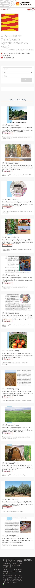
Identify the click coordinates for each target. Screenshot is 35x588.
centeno (13, 438)
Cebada (4, 438)
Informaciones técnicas (16, 137)
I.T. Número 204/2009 (10, 199)
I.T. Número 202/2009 (10, 125)
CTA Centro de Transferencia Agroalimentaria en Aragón (14, 41)
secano (29, 400)
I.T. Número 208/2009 (10, 351)
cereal (25, 400)
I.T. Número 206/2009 (10, 275)
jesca (10, 138)
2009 (7, 137)
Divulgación (7, 133)
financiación (5, 288)
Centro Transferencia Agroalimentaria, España (17, 53)
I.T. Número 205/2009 (10, 237)
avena (9, 438)
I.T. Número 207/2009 (10, 313)
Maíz (24, 175)
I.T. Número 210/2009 (10, 425)
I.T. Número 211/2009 (10, 463)
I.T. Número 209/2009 (10, 389)
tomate (25, 362)
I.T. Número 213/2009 (10, 536)
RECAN (25, 287)
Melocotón (5, 138)
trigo (28, 437)
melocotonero (27, 137)
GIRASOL (28, 175)
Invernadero (5, 364)
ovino (24, 211)
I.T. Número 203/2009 (10, 163)
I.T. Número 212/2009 (10, 499)
